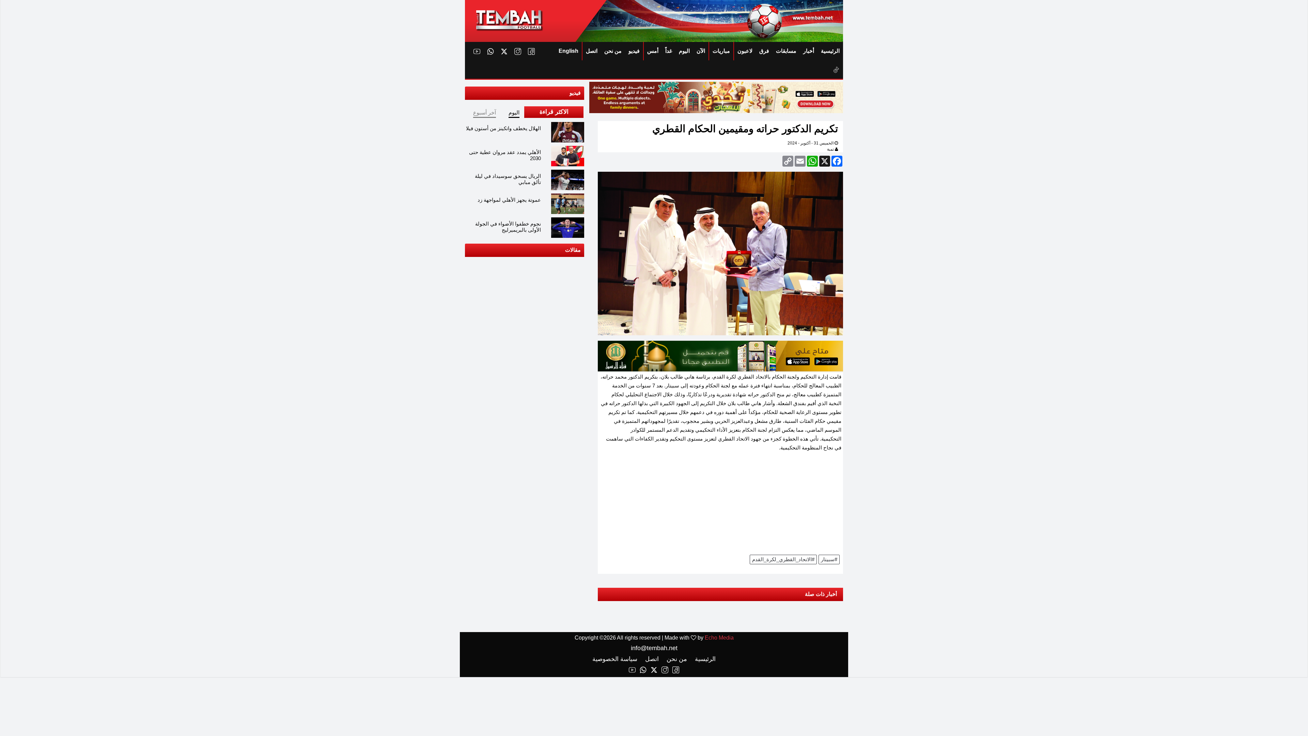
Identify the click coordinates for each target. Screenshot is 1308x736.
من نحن (613, 51)
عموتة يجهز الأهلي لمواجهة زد (509, 200)
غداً (668, 51)
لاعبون (744, 51)
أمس (652, 51)
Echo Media (719, 638)
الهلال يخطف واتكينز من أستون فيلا (503, 128)
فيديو (634, 51)
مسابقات (786, 51)
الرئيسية (830, 51)
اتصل (591, 51)
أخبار (808, 51)
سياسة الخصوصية (614, 659)
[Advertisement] (720, 505)
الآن (701, 51)
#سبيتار (829, 559)
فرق (764, 51)
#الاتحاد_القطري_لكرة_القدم (783, 559)
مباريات (721, 51)
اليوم (684, 51)
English (568, 51)
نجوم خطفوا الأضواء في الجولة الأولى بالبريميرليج (508, 227)
